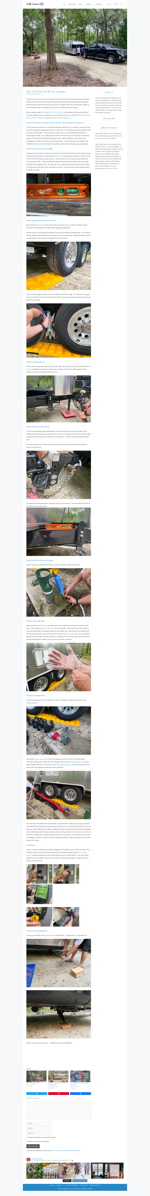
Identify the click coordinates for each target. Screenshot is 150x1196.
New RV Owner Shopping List (61, 118)
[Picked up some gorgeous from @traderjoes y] (67, 1171)
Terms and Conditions (71, 1185)
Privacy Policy (84, 1185)
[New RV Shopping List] (36, 1076)
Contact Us (60, 1185)
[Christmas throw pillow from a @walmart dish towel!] (51, 1171)
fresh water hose (48, 628)
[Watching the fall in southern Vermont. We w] (99, 1171)
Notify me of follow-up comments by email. (42, 1137)
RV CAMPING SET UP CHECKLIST (53, 112)
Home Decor (71, 4)
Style (115, 4)
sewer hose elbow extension (62, 765)
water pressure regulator (72, 634)
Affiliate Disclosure (112, 168)
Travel (109, 4)
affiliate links (40, 94)
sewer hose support (41, 759)
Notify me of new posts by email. (38, 1141)
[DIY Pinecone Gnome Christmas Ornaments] (80, 1076)
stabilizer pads (49, 935)
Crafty (80, 4)
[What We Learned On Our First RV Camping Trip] (58, 1076)
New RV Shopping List (32, 1083)
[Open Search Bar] (121, 4)
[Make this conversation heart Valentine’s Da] (115, 1171)
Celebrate (98, 4)
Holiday (88, 4)
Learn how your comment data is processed (66, 1150)
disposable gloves (32, 703)
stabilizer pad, (61, 434)
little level (58, 156)
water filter (41, 625)
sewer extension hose (78, 762)
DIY (64, 4)
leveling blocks (40, 225)
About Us (52, 1185)
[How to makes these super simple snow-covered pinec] (34, 1171)
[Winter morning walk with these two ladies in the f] (83, 1171)
